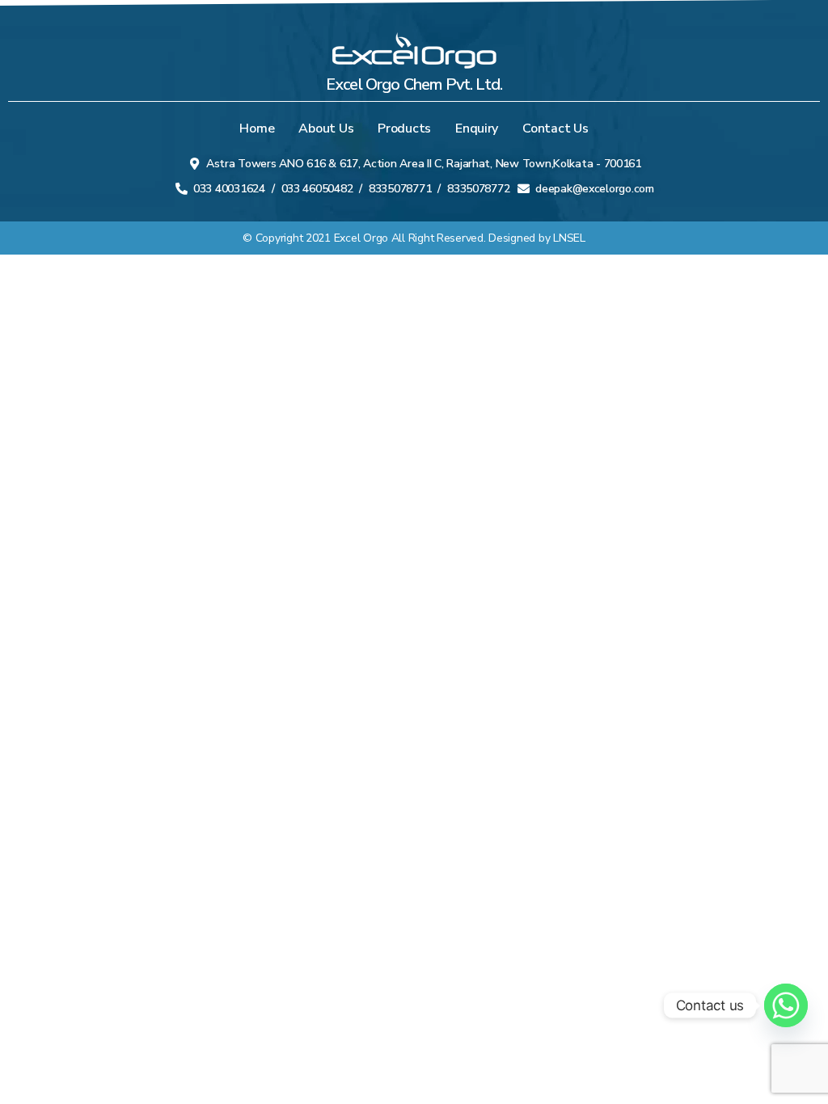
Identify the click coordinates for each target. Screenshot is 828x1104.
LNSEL (569, 238)
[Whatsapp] (786, 1005)
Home (256, 128)
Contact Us (555, 128)
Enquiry (476, 128)
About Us (325, 128)
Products (404, 128)
